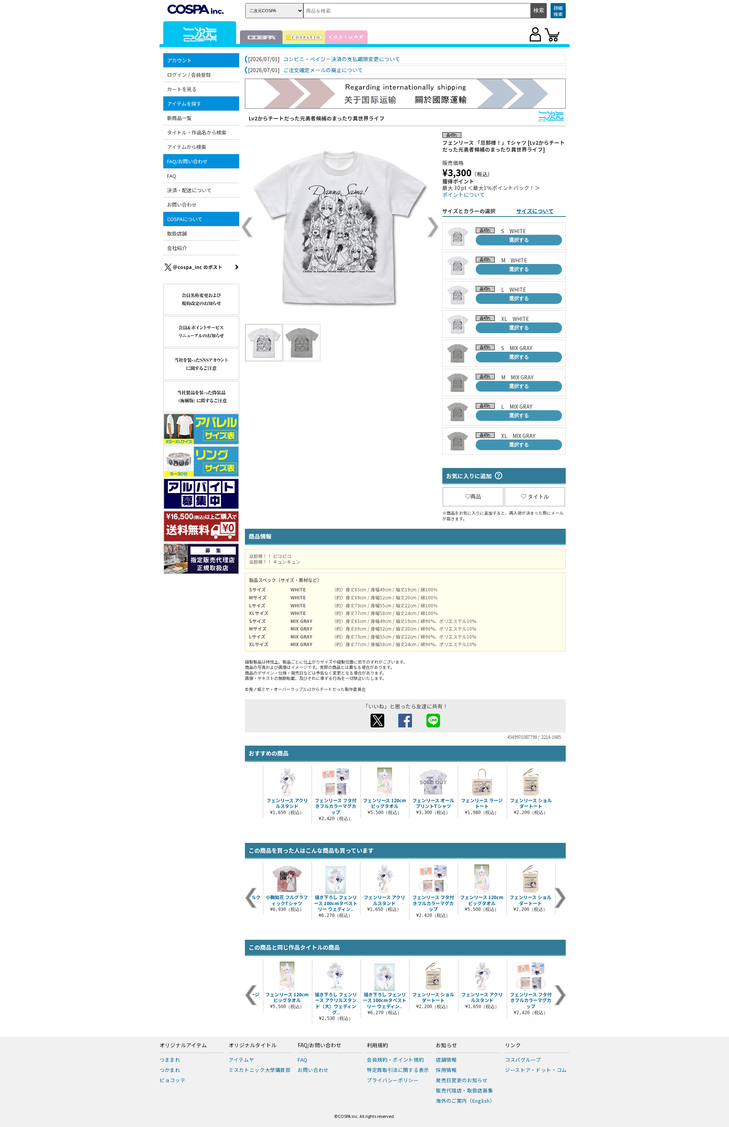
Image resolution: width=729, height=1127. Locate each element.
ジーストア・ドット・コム (536, 1069)
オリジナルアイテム (183, 1045)
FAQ (171, 175)
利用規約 (377, 1045)
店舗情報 (446, 1059)
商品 (475, 496)
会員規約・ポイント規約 (395, 1059)
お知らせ (446, 1045)
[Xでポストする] (377, 725)
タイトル (538, 496)
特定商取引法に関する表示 (398, 1069)
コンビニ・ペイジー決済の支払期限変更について (341, 59)
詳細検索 (558, 11)
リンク (513, 1045)
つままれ (169, 1059)
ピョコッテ (172, 1080)
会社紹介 (177, 247)
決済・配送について (189, 190)
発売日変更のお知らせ (462, 1080)
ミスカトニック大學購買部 (260, 1069)
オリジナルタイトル (252, 1045)
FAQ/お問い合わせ (319, 1045)
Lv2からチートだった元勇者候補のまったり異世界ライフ (317, 118)
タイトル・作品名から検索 (196, 132)
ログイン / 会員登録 (189, 74)
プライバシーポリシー (393, 1080)
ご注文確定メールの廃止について (323, 70)
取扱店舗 (177, 233)
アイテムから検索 (186, 146)
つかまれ (169, 1069)
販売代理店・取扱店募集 (464, 1090)
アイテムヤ (241, 1059)
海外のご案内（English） (465, 1100)
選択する (519, 240)
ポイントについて (463, 194)
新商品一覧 (179, 118)
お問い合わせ (182, 204)
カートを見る (182, 89)
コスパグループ (523, 1059)
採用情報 (446, 1069)
